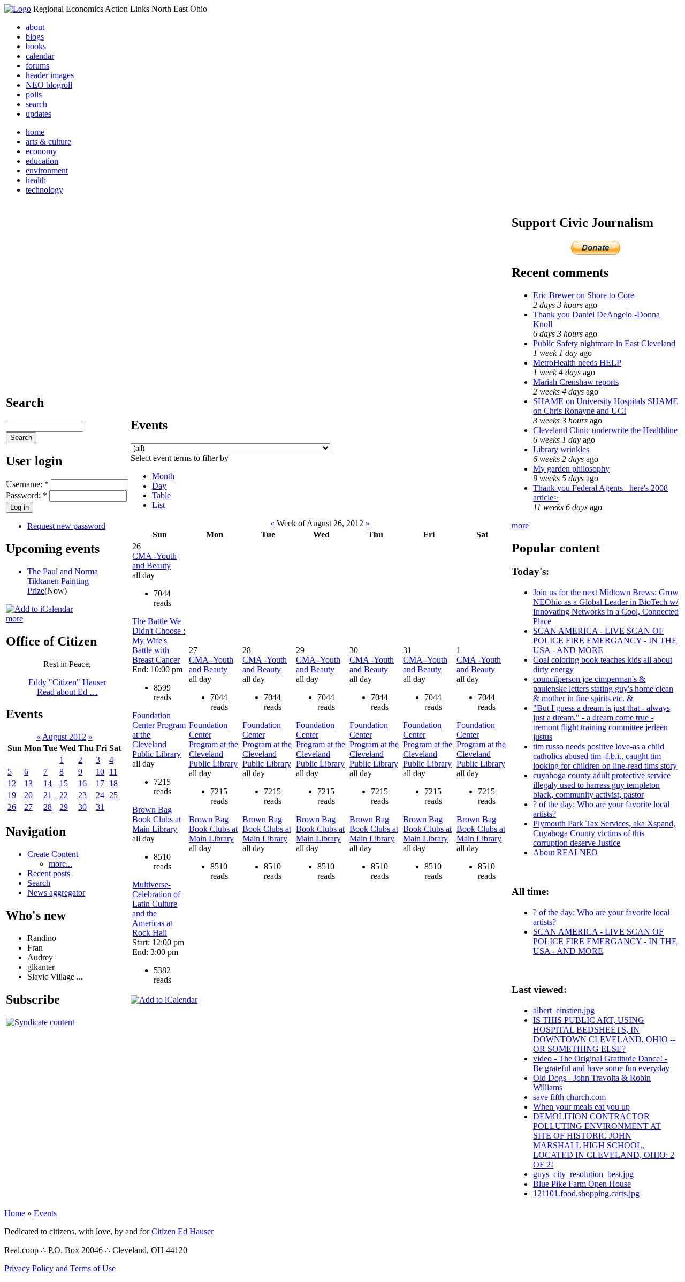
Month (163, 476)
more (14, 618)
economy (41, 151)
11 (113, 771)
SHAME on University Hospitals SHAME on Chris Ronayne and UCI (605, 406)
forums (37, 65)
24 (100, 795)
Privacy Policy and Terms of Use (60, 1268)
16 (82, 783)
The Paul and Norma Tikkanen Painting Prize (62, 581)
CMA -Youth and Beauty (154, 560)
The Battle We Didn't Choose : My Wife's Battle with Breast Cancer (158, 640)
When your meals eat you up (581, 1106)
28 (47, 806)
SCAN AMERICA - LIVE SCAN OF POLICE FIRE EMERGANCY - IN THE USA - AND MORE (605, 640)
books (36, 46)
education (42, 160)
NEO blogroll (49, 84)
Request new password (66, 525)
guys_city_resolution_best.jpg (583, 1174)
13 (28, 783)
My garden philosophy (571, 468)
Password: (26, 495)
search (36, 104)
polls (34, 94)
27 (28, 806)
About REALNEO (565, 852)
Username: (27, 484)
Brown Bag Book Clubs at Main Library (156, 819)
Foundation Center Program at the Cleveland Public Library (213, 744)
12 (11, 783)
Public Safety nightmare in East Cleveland (604, 343)
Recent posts (48, 873)
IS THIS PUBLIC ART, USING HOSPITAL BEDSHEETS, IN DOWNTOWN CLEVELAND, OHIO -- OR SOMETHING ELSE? (604, 1034)
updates (38, 113)
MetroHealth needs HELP (577, 362)
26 (11, 806)
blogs (35, 36)
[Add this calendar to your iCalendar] (39, 608)
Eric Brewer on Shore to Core (583, 295)
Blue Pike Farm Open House (582, 1183)
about (35, 27)
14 (47, 783)
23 (82, 795)
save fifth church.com (569, 1097)
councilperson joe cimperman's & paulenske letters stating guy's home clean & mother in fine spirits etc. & (603, 688)
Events (45, 1213)
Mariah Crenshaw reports (576, 381)
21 (47, 795)
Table (161, 495)
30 (82, 806)
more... (60, 863)
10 (100, 771)
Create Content (52, 854)
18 (113, 783)
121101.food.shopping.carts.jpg (586, 1193)
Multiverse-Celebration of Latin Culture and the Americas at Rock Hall (156, 908)
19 (11, 795)
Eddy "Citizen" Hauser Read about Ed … (67, 687)
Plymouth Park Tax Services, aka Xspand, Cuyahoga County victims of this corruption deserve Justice (604, 833)
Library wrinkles (561, 449)
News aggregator (56, 892)
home (35, 131)
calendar (40, 55)
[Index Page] (17, 8)
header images (50, 75)
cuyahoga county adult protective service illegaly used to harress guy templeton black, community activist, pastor (602, 785)
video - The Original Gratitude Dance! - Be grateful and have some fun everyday (601, 1063)
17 (100, 783)
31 (100, 806)
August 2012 (64, 736)
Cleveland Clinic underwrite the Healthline (605, 430)
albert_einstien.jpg (564, 1010)
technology (44, 189)
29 (63, 806)
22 (63, 795)
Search (38, 882)
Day (159, 485)
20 (28, 795)
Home (14, 1213)
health (36, 180)
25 (113, 795)
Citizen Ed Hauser (182, 1231)
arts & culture (48, 141)
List (158, 505)
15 (63, 783)
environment (47, 170)
